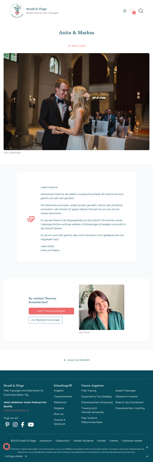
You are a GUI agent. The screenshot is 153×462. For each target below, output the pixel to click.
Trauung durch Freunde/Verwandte (92, 410)
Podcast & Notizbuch (59, 421)
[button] (6, 446)
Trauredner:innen (63, 396)
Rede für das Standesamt (129, 402)
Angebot (59, 390)
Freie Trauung (88, 390)
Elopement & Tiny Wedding (96, 396)
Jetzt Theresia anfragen (51, 311)
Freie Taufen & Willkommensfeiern (92, 420)
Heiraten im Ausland (126, 396)
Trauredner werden (131, 440)
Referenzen (60, 402)
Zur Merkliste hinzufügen (45, 320)
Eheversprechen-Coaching (130, 408)
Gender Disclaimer (83, 440)
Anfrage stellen (14, 456)
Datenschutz (63, 440)
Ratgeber (59, 408)
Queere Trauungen (125, 390)
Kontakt (101, 440)
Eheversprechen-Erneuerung (97, 402)
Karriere (114, 440)
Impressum (46, 440)
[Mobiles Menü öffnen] (124, 11)
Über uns (59, 414)
